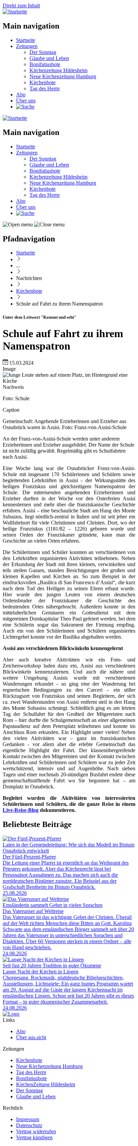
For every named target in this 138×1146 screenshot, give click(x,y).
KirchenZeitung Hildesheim (45, 1084)
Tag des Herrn (44, 88)
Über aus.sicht (31, 1037)
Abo (20, 94)
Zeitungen (27, 46)
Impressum (27, 1119)
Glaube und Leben (49, 58)
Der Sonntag (42, 52)
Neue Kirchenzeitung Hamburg (62, 76)
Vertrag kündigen (34, 1137)
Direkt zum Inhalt (21, 5)
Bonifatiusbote (44, 64)
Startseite (25, 40)
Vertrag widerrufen (36, 1131)
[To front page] (11, 1014)
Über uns (26, 100)
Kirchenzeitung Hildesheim (58, 70)
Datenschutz (29, 1125)
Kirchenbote (42, 82)
